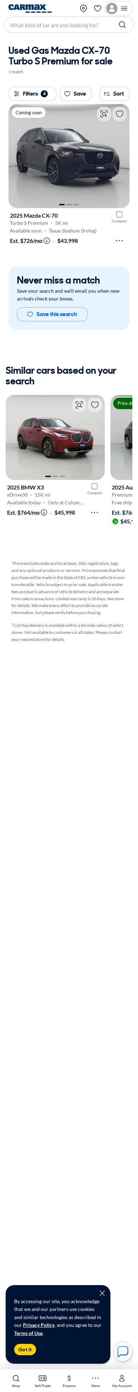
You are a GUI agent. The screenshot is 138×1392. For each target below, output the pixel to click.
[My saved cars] (98, 8)
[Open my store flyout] (83, 8)
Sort (118, 93)
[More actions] (119, 240)
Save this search (56, 314)
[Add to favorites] (120, 114)
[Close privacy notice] (102, 1293)
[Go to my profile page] (118, 8)
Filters (34, 93)
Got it (25, 1349)
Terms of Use (28, 1333)
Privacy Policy (38, 1325)
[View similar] (104, 114)
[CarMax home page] (30, 8)
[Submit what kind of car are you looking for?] (123, 25)
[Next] (121, 156)
